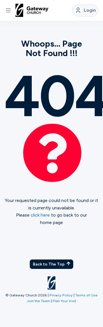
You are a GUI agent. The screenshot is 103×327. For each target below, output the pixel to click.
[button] (8, 10)
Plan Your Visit (64, 301)
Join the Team (38, 301)
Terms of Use (86, 295)
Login (90, 10)
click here (40, 215)
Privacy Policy (61, 295)
